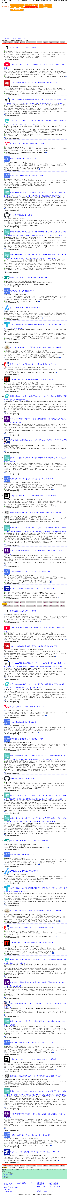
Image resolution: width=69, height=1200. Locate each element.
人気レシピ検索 (17, 7)
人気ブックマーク (31, 7)
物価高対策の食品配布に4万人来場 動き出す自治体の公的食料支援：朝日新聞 (35, 512)
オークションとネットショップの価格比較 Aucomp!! (18, 1183)
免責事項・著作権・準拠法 (11, 1188)
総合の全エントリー (22, 38)
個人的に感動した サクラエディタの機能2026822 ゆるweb (29, 277)
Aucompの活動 (8, 1191)
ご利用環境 (7, 1189)
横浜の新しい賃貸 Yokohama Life (45, 1191)
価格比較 (45, 5)
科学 (45, 42)
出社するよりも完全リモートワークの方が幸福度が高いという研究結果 (33, 495)
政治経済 (11, 42)
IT (39, 42)
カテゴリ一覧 (40, 1184)
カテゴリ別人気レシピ (55, 1186)
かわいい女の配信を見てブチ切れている (23, 158)
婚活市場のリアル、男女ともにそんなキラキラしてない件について (31, 479)
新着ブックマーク (7, 1176)
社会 (57, 42)
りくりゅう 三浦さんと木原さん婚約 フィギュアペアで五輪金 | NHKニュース (35, 588)
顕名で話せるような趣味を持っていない (23, 291)
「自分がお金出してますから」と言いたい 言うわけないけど (30, 571)
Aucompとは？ (17, 9)
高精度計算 (45, 7)
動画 (62, 42)
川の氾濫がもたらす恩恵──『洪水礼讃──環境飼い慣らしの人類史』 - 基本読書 (35, 347)
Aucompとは (7, 1184)
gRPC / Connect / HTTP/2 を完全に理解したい (25, 307)
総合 (5, 42)
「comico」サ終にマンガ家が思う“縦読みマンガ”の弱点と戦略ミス (31, 379)
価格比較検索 (40, 1183)
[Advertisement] (34, 25)
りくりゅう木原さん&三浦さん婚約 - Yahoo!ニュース (27, 143)
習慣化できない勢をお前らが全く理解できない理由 (26, 175)
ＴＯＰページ (16, 5)
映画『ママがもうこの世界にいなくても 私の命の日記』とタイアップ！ (34, 364)
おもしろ (22, 42)
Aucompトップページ (6, 38)
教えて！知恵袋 (41, 1186)
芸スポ (16, 42)
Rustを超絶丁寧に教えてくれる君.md (22, 215)
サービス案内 (31, 5)
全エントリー (14, 38)
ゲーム (28, 42)
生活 (51, 42)
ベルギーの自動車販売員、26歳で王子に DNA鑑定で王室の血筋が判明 (33, 83)
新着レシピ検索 (54, 1184)
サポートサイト (41, 1190)
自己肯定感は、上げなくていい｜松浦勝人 (23, 47)
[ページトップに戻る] (4, 604)
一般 (34, 42)
